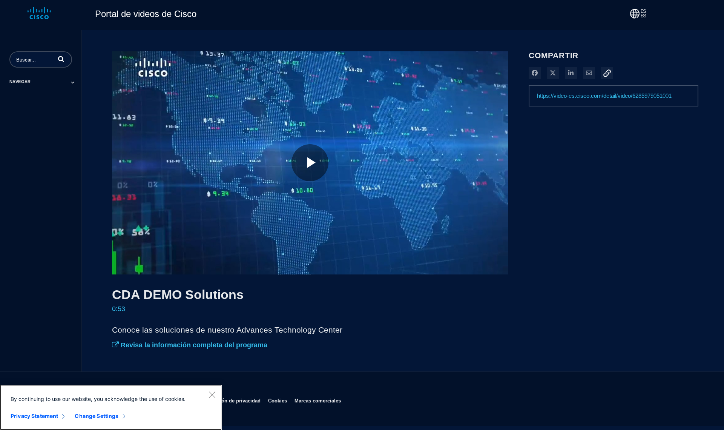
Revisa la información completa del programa (193, 345)
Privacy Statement (34, 416)
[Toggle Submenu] (72, 82)
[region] (111, 407)
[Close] (212, 394)
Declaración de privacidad (230, 401)
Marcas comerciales (318, 401)
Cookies (277, 401)
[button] (61, 59)
